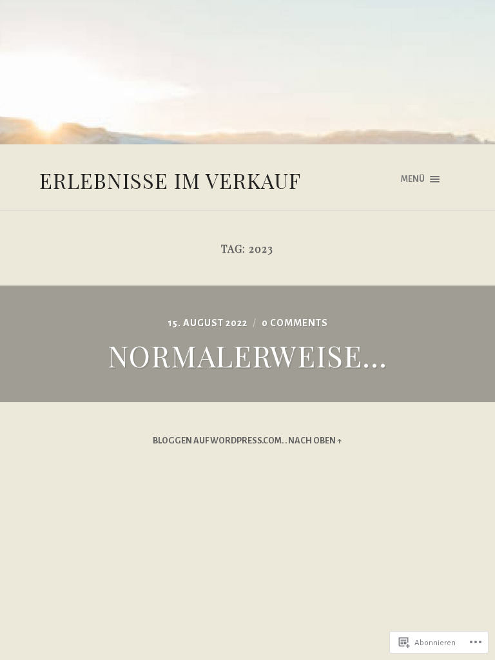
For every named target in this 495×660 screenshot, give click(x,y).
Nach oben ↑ (315, 440)
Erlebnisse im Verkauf (170, 180)
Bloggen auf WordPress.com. (218, 440)
